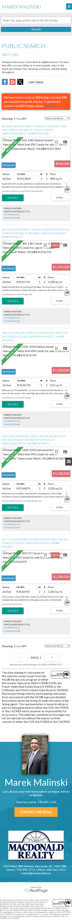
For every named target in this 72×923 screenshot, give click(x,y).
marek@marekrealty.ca (36, 873)
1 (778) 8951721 (12, 214)
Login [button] (36, 81)
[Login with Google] (13, 83)
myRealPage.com (36, 890)
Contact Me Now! (36, 812)
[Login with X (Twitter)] (20, 83)
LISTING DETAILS (13, 198)
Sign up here (51, 106)
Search (36, 29)
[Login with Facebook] (5, 83)
